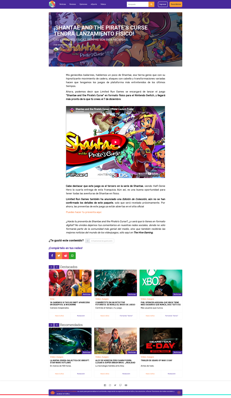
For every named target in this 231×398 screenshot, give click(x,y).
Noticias (63, 4)
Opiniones (83, 4)
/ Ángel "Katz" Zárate (69, 50)
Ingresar (162, 4)
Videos (103, 4)
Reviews (73, 4)
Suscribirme (176, 4)
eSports (94, 4)
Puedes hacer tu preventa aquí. (84, 212)
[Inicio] (52, 4)
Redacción (81, 316)
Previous (51, 267)
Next (56, 267)
